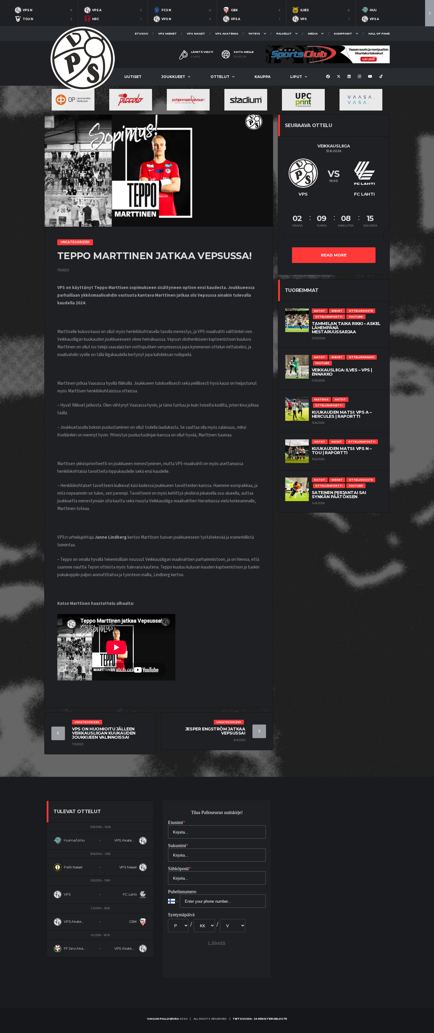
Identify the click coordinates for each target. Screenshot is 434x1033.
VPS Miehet (167, 33)
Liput (296, 76)
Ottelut (220, 76)
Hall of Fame (379, 33)
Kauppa (262, 76)
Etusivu (141, 33)
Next (429, 13)
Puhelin (240, 56)
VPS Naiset (196, 33)
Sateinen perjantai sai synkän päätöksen (339, 494)
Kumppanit (343, 33)
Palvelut (284, 33)
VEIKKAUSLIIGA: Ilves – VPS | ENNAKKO (342, 372)
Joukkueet (173, 76)
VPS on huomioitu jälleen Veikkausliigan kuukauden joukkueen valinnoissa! (104, 733)
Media (313, 33)
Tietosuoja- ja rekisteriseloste (260, 1018)
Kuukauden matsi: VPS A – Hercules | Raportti (342, 414)
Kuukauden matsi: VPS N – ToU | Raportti (342, 450)
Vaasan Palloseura (163, 1018)
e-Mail (195, 56)
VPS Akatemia (226, 33)
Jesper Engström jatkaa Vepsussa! (215, 731)
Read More (334, 255)
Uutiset (132, 76)
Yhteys (254, 33)
